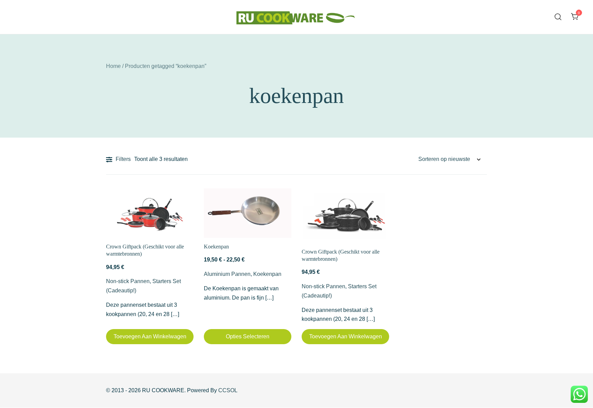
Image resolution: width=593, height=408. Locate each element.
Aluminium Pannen (227, 274)
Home (113, 66)
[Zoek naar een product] (558, 17)
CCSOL (227, 390)
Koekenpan (216, 246)
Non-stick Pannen (128, 281)
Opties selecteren (247, 336)
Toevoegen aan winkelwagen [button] (150, 336)
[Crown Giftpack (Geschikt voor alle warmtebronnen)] (150, 213)
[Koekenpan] (247, 213)
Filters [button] (123, 159)
